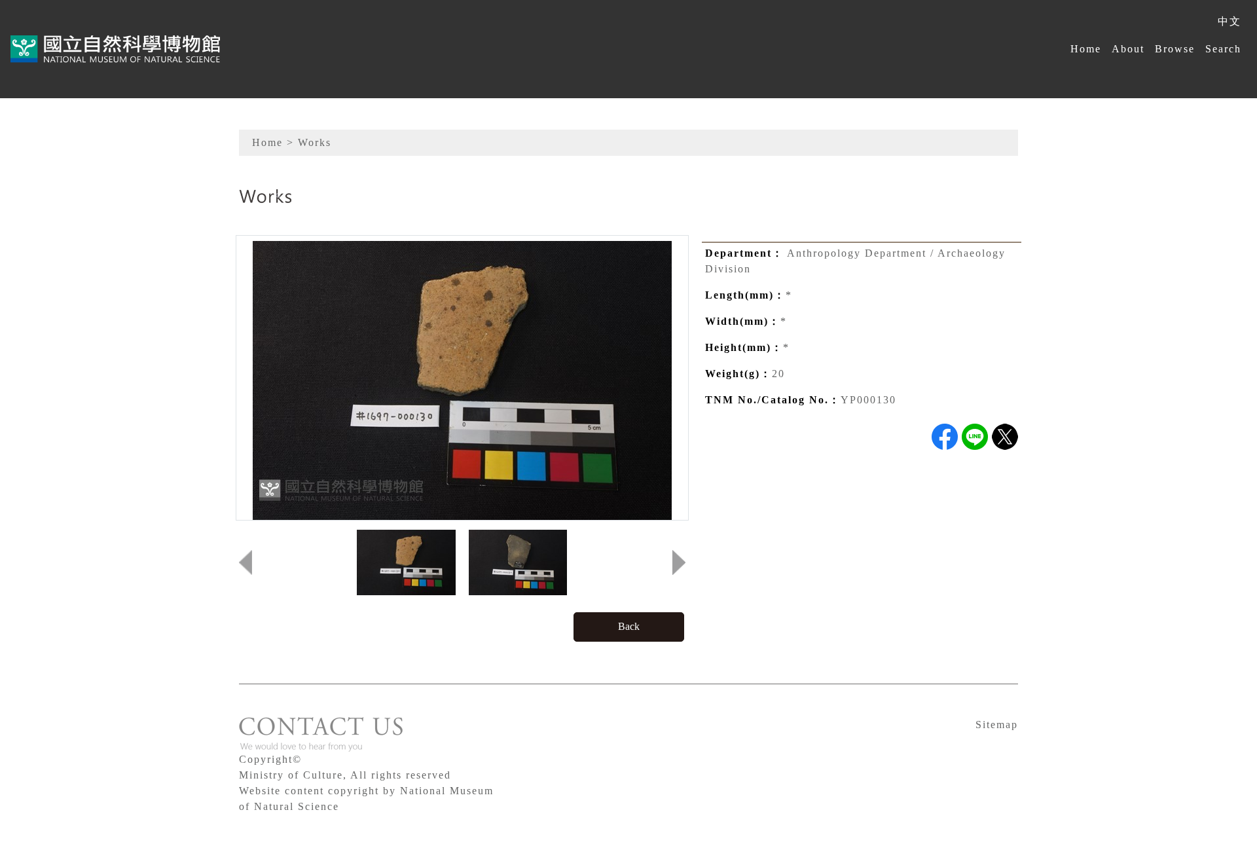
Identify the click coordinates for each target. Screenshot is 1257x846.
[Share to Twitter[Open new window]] (1005, 437)
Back (629, 626)
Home (1085, 48)
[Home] (115, 49)
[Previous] (245, 562)
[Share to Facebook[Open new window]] (945, 437)
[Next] (678, 562)
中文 (1229, 21)
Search (1223, 48)
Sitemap (996, 724)
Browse (1175, 48)
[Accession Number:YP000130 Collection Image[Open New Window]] (462, 379)
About (1128, 48)
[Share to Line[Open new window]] (975, 437)
